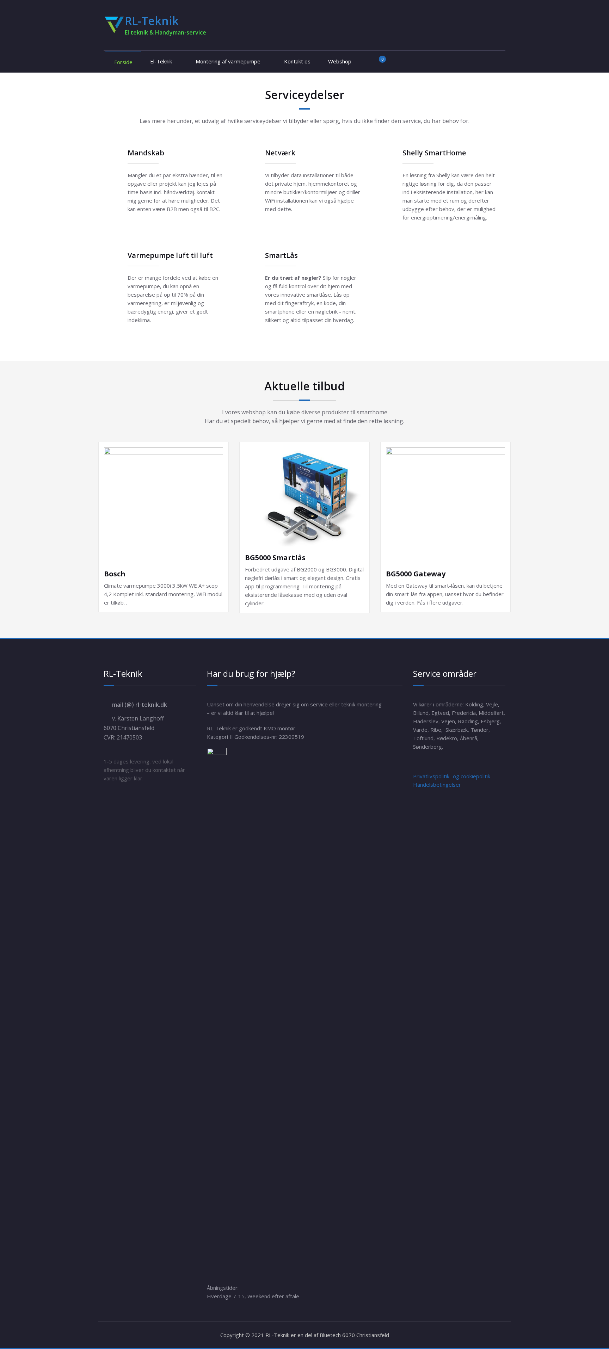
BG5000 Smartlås (275, 557)
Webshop (339, 61)
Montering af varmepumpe (228, 61)
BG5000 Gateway (415, 573)
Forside (123, 62)
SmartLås (281, 255)
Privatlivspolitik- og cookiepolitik (451, 776)
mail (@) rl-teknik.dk (139, 704)
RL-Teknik (152, 20)
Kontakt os (297, 61)
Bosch (114, 573)
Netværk (280, 152)
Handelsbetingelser (437, 784)
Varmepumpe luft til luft (170, 255)
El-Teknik (161, 61)
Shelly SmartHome (434, 152)
